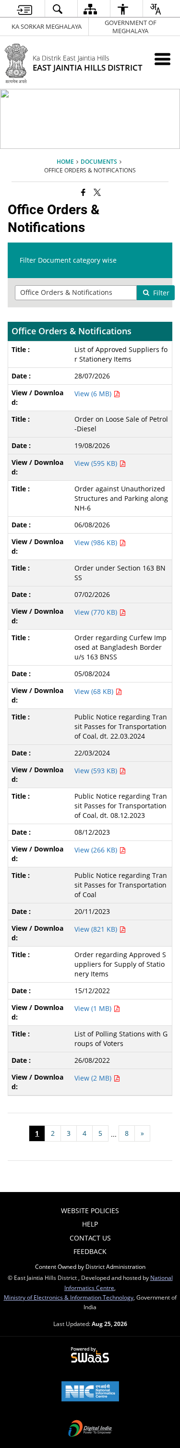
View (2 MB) (93, 1078)
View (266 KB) (96, 849)
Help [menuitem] (90, 1224)
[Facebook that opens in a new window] (83, 192)
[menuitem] (24, 9)
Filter (161, 292)
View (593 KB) (96, 770)
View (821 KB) (96, 929)
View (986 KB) (96, 542)
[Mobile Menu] (162, 58)
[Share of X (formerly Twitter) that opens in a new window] (97, 192)
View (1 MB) (93, 1008)
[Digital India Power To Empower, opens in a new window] (90, 1429)
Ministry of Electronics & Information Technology (68, 1297)
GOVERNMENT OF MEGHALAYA (130, 26)
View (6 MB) (93, 393)
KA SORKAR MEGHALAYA (47, 26)
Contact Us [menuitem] (90, 1237)
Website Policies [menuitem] (90, 1210)
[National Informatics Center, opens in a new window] (90, 1392)
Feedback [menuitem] (90, 1251)
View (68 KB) (94, 691)
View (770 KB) (96, 612)
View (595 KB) (96, 463)
